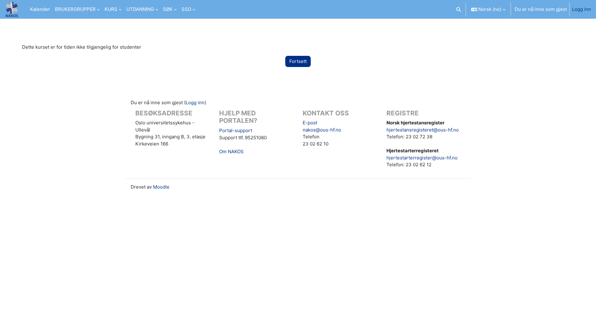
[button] (459, 9)
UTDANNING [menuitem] (140, 9)
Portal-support (235, 130)
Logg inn (581, 9)
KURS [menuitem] (111, 9)
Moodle (161, 187)
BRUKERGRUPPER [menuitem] (75, 9)
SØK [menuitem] (168, 9)
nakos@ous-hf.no (322, 130)
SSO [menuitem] (186, 9)
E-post (310, 123)
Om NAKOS (231, 151)
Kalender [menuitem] (40, 9)
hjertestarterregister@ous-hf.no (422, 158)
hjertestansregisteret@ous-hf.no (422, 130)
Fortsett (298, 61)
